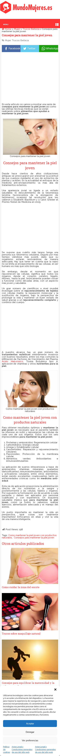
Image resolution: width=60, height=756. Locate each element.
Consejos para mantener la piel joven (34, 537)
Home (7, 29)
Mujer (17, 29)
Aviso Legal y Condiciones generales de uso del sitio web (22, 749)
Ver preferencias (30, 740)
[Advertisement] (30, 78)
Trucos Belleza (30, 29)
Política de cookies (6, 749)
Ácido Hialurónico (12, 361)
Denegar (30, 732)
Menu (5, 24)
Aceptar (30, 723)
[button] (55, 689)
